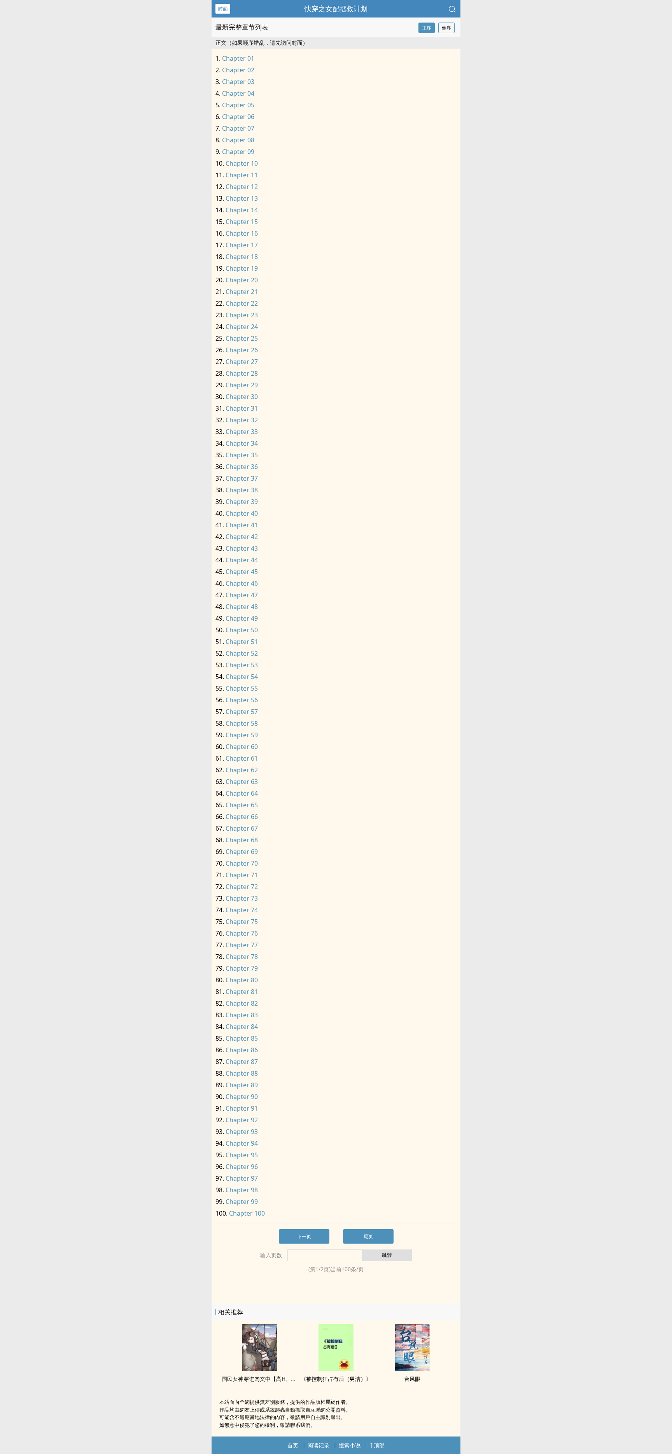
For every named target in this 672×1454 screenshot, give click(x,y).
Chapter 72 (242, 886)
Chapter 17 (242, 245)
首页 (292, 1445)
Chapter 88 (242, 1073)
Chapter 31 (242, 408)
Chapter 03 (238, 81)
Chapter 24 (242, 326)
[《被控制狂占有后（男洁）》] (336, 1368)
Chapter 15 (242, 221)
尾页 (368, 1236)
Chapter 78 (242, 956)
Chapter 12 (242, 186)
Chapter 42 (242, 536)
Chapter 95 (242, 1155)
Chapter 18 (242, 256)
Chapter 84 (242, 1026)
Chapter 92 (242, 1120)
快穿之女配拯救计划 (336, 8)
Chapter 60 (242, 746)
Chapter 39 (242, 501)
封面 (223, 8)
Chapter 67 (242, 828)
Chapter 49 (242, 618)
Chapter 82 (242, 1003)
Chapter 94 (242, 1143)
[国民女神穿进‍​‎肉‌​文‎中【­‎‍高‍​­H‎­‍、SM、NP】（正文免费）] (259, 1368)
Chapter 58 (242, 723)
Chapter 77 (242, 945)
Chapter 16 (242, 233)
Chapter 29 (242, 385)
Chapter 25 (242, 338)
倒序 (446, 27)
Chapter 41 (242, 525)
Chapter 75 (242, 921)
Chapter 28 (242, 373)
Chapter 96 (242, 1166)
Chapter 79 (242, 968)
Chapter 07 (238, 128)
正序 (426, 27)
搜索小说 (349, 1445)
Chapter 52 (242, 653)
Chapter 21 (242, 291)
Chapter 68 (242, 840)
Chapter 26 (242, 350)
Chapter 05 (238, 105)
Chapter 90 (242, 1096)
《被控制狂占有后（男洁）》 (336, 1378)
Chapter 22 (242, 303)
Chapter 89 (242, 1085)
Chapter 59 (242, 735)
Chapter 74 (242, 910)
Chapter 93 (242, 1131)
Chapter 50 (242, 630)
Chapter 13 (242, 198)
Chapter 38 (242, 490)
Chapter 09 (238, 151)
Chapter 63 (242, 781)
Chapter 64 (242, 793)
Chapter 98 (242, 1190)
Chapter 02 (238, 70)
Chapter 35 (242, 455)
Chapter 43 (242, 548)
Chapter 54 (242, 676)
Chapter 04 (238, 93)
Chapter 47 (242, 595)
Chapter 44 (242, 560)
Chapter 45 (242, 571)
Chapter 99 (242, 1201)
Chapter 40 (242, 513)
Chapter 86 (242, 1050)
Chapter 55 (242, 688)
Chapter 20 (242, 280)
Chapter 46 (242, 583)
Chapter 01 (238, 58)
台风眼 (412, 1378)
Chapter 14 (242, 210)
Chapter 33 (242, 431)
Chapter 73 (242, 898)
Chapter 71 (242, 875)
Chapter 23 (242, 315)
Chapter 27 (242, 361)
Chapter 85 (242, 1038)
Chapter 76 (242, 933)
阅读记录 (318, 1445)
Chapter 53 (242, 665)
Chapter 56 (242, 700)
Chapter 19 (242, 268)
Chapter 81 (242, 991)
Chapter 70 (242, 863)
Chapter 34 (242, 443)
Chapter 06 (238, 116)
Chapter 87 (242, 1061)
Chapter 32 (242, 420)
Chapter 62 (242, 770)
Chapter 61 (242, 758)
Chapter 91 (242, 1108)
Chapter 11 (242, 175)
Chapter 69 (242, 851)
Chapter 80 (242, 980)
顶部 (379, 1445)
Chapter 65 (242, 805)
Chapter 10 (242, 163)
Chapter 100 (247, 1213)
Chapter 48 (242, 606)
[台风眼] (412, 1368)
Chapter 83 (242, 1015)
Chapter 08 (238, 140)
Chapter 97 (242, 1178)
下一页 (304, 1236)
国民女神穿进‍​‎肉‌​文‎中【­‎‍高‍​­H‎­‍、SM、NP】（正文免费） (286, 1378)
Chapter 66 (242, 816)
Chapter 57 (242, 711)
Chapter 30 (242, 396)
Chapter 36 (242, 466)
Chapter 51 (242, 641)
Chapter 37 (242, 478)
